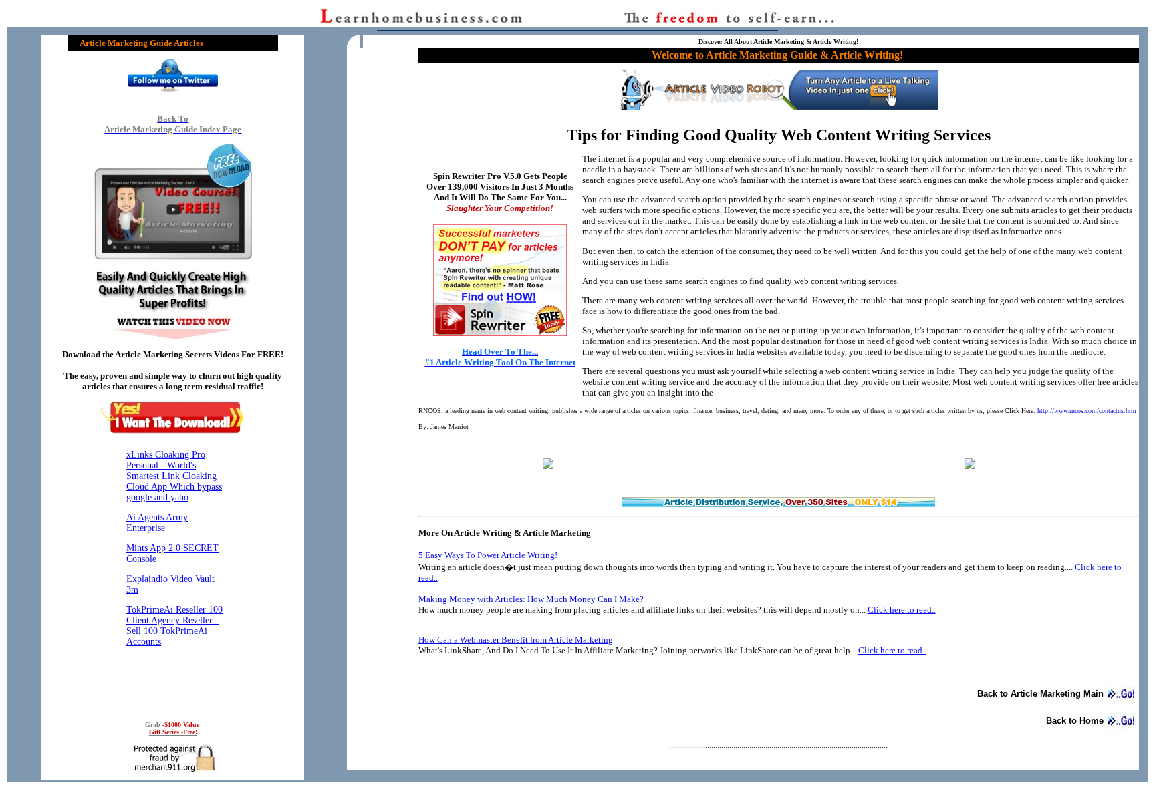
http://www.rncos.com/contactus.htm (1086, 410)
